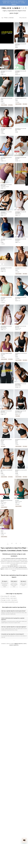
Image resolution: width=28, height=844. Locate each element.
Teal (16, 299)
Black (16, 99)
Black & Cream (4, 213)
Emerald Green (18, 501)
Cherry (2, 130)
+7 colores (3, 103)
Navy (2, 241)
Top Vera (17, 500)
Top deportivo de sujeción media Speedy (20, 129)
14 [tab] (12, 68)
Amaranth (3, 354)
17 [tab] (20, 41)
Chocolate (17, 269)
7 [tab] (6, 68)
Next (12, 60)
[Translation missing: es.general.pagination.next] (20, 543)
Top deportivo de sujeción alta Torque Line (20, 411)
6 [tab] (19, 39)
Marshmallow (18, 213)
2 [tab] (15, 39)
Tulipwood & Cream (5, 186)
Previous (16, 33)
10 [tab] (22, 39)
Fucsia (16, 73)
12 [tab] (24, 39)
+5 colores (17, 504)
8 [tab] (20, 39)
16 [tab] (13, 408)
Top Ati (2, 530)
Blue (2, 159)
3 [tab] (16, 39)
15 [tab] (26, 39)
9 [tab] (21, 39)
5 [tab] (18, 39)
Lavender (17, 241)
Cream (2, 73)
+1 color (16, 444)
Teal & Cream (3, 502)
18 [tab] (21, 41)
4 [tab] (17, 39)
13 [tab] (25, 39)
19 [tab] (22, 125)
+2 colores (3, 444)
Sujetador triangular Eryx (20, 98)
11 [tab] (23, 39)
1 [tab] (14, 39)
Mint (16, 130)
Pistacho (2, 299)
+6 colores (17, 102)
